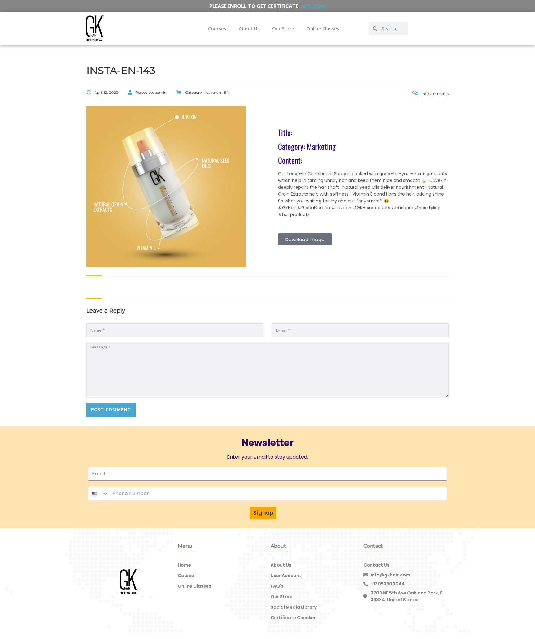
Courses (217, 28)
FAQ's (277, 586)
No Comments (435, 93)
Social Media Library (294, 607)
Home (184, 565)
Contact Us (376, 565)
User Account (286, 575)
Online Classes (323, 28)
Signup (263, 512)
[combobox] (98, 493)
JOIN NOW (313, 6)
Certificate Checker (293, 618)
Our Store (283, 28)
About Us (249, 28)
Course (186, 575)
